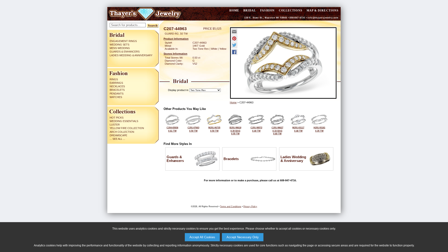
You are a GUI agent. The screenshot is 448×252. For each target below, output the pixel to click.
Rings (114, 79)
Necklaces (117, 86)
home (234, 10)
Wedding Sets (119, 44)
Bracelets (117, 89)
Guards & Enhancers (125, 51)
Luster (115, 124)
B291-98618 (235, 130)
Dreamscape (118, 135)
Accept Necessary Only (243, 237)
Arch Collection (122, 131)
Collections (290, 10)
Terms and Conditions (230, 206)
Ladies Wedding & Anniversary (131, 55)
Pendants (116, 93)
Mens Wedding (120, 48)
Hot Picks (116, 117)
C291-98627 (277, 130)
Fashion (267, 10)
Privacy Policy (250, 206)
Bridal (249, 10)
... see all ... (117, 138)
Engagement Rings (123, 41)
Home (233, 102)
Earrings (116, 82)
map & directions (323, 10)
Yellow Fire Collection (127, 128)
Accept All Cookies (202, 237)
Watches (116, 97)
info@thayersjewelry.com (323, 18)
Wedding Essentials (124, 121)
